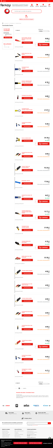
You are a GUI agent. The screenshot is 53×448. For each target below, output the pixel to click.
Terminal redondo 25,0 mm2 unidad (26, 242)
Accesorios (6, 23)
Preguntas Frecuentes (5, 436)
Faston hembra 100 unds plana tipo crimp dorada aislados (26, 38)
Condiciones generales (5, 435)
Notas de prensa (17, 435)
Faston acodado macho (26, 138)
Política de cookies (5, 433)
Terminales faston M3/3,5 (27, 95)
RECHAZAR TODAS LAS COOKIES (20, 443)
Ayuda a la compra (6, 429)
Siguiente (24, 388)
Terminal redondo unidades (27, 270)
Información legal (5, 430)
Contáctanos (17, 433)
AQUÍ (6, 445)
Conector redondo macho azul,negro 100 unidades (27, 81)
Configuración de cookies (6, 434)
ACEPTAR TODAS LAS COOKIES (35, 443)
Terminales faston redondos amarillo (25, 227)
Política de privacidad (5, 432)
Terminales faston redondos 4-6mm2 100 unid (27, 109)
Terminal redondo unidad (27, 298)
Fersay (6, 5)
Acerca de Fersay (18, 429)
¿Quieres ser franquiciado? (19, 434)
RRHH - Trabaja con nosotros (19, 430)
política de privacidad (35, 425)
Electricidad (12, 23)
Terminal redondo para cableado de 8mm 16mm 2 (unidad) (27, 211)
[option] (7, 405)
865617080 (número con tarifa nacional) (31, 435)
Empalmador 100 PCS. (26, 180)
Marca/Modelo (7, 44)
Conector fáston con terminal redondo (26, 167)
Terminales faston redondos (25, 68)
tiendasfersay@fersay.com (31, 437)
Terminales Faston (18, 23)
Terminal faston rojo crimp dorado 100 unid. (27, 284)
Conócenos (16, 432)
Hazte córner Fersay (18, 436)
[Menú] (51, 437)
